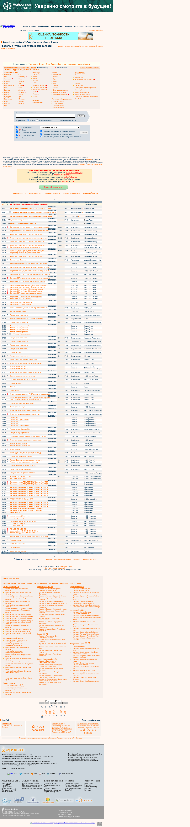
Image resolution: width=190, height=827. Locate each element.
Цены (33, 26)
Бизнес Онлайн (67, 773)
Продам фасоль (15, 352)
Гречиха (7, 90)
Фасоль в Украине (25, 583)
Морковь (21, 99)
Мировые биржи (7, 791)
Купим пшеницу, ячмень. (19, 220)
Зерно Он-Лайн (92, 781)
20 (54, 713)
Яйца (35, 92)
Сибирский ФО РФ (77, 610)
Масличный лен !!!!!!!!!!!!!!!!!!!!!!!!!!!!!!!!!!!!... (24, 521)
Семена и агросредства (52, 790)
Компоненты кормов (60, 94)
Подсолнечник (9, 85)
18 (46, 713)
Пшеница (7, 74)
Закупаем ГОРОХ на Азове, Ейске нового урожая (27, 281)
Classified (5, 720)
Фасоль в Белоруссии (42, 583)
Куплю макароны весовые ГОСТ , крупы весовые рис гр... (30, 394)
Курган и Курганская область (26, 69)
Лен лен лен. (14, 423)
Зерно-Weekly (43, 26)
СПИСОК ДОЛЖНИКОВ (71, 193)
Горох (6, 101)
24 (43, 715)
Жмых (55, 81)
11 (46, 712)
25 (46, 715)
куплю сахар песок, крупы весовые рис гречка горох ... (29, 308)
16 (65, 712)
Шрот (55, 79)
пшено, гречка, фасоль (18, 551)
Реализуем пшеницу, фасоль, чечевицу (24, 462)
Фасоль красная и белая (18, 443)
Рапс (20, 79)
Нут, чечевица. (15, 547)
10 (43, 712)
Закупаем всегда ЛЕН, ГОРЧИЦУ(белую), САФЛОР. (29, 482)
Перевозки (79, 85)
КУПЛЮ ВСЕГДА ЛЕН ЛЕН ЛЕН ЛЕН (22, 533)
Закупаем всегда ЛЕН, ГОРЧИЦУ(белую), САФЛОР (29, 484)
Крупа (35, 78)
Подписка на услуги (65, 812)
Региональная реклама (73, 788)
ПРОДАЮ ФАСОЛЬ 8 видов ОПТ (21, 499)
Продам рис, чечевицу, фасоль (21, 456)
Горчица (62, 64)
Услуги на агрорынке (51, 791)
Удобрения (79, 77)
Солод (35, 96)
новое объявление (26, 559)
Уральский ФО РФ (77, 587)
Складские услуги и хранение (85, 87)
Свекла (21, 81)
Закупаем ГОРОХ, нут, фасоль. (21, 298)
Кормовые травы (74, 64)
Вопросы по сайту (90, 786)
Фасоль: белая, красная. (19, 330)
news (69, 175)
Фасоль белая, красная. (19, 332)
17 (43, 713)
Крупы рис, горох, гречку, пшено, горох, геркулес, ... (28, 234)
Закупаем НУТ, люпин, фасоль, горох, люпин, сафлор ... (30, 278)
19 (50, 713)
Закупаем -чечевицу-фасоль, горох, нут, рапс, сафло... (29, 263)
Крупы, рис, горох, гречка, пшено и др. (23, 359)
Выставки (87, 788)
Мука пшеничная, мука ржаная (30, 738)
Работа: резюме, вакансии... (90, 67)
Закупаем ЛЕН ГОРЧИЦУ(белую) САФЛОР (26, 510)
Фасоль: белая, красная (19, 328)
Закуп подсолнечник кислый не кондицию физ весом (30, 208)
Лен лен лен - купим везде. (19, 425)
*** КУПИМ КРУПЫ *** (17, 544)
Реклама (21, 768)
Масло (35, 80)
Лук (19, 97)
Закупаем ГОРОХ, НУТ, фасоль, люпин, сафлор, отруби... (30, 274)
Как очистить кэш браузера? (55, 568)
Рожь (6, 76)
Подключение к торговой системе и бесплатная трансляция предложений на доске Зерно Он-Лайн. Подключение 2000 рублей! (62, 728)
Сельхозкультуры (50, 783)
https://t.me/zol (60, 175)
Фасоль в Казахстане (60, 583)
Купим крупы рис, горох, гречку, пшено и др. (25, 440)
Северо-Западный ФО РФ (13, 638)
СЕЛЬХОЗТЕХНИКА (52, 193)
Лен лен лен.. (14, 421)
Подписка (96, 26)
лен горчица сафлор (17, 518)
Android (64, 181)
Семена (78, 75)
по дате (32, 120)
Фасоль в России (9, 583)
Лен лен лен (14, 418)
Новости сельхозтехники (31, 786)
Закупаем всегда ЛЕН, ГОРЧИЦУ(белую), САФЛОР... (29, 489)
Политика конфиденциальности (69, 817)
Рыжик (20, 94)
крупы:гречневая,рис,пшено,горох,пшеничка (25, 399)
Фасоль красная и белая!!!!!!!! (20, 445)
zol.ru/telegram (70, 177)
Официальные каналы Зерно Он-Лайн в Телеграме (54, 170)
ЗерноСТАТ (6, 785)
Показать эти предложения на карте (58, 559)
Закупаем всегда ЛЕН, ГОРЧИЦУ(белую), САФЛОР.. (29, 495)
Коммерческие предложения (32, 788)
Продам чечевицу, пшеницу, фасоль (23, 465)
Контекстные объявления (74, 785)
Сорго (42, 64)
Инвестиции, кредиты (82, 94)
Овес (6, 83)
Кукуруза (7, 97)
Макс (15, 773)
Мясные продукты (39, 85)
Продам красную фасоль (19, 315)
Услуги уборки (80, 90)
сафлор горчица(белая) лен (19, 516)
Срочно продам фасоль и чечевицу (22, 376)
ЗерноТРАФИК (7, 786)
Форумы (68, 26)
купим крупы (14, 390)
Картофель (8, 99)
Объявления (78, 26)
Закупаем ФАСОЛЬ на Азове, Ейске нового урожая (28, 285)
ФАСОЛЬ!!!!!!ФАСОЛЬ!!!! (18, 478)
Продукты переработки (52, 785)
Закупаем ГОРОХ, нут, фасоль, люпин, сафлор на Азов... (30, 267)
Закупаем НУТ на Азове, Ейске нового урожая (26, 289)
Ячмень (7, 81)
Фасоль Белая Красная (18, 260)
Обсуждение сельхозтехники (32, 785)
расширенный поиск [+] (68, 120)
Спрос (24, 130)
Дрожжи (86, 64)
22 (61, 713)
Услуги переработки (82, 92)
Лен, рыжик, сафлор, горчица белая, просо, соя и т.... (28, 436)
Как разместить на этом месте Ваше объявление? (29, 204)
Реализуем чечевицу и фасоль (21, 469)
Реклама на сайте (96, 30)
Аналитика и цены (11, 781)
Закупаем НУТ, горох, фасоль (20, 304)
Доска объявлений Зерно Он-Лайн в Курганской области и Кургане (30, 42)
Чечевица (22, 76)
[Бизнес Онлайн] (33, 803)
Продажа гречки (15, 540)
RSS (35, 773)
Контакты (5, 768)
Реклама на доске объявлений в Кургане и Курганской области (80, 46)
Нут (5, 105)
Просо (6, 94)
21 (58, 713)
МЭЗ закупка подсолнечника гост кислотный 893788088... (35, 212)
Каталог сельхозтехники (30, 783)
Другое (24, 138)
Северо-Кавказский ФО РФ (47, 659)
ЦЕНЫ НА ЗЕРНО (19, 193)
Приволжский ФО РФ (45, 587)
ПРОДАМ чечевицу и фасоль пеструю (23, 379)
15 (61, 712)
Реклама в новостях (72, 786)
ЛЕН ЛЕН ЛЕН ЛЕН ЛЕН (18, 523)
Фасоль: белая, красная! (19, 326)
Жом (54, 83)
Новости (26, 26)
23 (65, 713)
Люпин (54, 64)
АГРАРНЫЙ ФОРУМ (90, 193)
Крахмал (36, 94)
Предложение (27, 127)
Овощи (21, 101)
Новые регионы (9, 683)
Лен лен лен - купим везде (19, 419)
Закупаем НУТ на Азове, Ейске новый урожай (26, 291)
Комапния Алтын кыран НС (19, 367)
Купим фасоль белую (17, 407)
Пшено (6, 92)
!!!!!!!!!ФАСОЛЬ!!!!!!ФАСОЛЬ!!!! (20, 476)
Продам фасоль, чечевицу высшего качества (26, 460)
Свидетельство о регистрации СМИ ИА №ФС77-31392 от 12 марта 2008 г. (28, 756)
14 (58, 712)
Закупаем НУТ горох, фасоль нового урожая (26, 293)
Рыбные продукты (39, 87)
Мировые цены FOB (9, 790)
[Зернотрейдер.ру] (64, 803)
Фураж (55, 76)
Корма (46, 786)
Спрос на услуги (28, 135)
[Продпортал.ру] (84, 803)
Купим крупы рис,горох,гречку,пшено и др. (25, 410)
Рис (5, 88)
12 (50, 712)
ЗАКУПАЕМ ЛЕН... (16, 512)
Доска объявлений (53, 781)
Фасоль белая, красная (22, 334)
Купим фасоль (15, 449)
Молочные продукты (40, 89)
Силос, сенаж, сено (60, 90)
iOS (72, 181)
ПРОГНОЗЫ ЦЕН (35, 193)
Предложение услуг (29, 132)
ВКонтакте (53, 773)
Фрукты (21, 103)
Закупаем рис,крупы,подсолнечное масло (25, 247)
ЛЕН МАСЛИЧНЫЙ (16, 525)
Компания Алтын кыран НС (19, 369)
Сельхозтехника (57, 26)
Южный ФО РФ (42, 634)
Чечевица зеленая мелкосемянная (23, 223)
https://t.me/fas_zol (74, 172)
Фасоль (8, 69)
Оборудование (58, 103)
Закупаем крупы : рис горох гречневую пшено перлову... (30, 227)
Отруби (55, 85)
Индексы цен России (9, 788)
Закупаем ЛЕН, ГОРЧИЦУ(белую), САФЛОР (26, 508)
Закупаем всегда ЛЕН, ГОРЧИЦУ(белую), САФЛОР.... (30, 487)
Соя (19, 74)
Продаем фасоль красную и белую (22, 473)
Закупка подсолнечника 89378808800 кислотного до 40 (31, 216)
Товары (88, 26)
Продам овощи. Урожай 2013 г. (21, 429)
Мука (35, 76)
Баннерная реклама (72, 783)
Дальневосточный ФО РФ (80, 643)
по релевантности (45, 120)
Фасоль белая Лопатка (18, 311)
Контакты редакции (64, 810)
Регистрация (88, 783)
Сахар (35, 83)
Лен (19, 83)
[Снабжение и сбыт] (6, 804)
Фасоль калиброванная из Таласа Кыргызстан (26, 318)
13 (54, 712)
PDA (43, 773)
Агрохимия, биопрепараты (84, 79)
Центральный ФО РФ (11, 587)
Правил (89, 159)
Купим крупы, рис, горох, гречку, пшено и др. (26, 363)
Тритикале (33, 64)
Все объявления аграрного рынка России (20, 67)
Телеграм (25, 773)
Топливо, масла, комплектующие (58, 106)
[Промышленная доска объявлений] (19, 803)
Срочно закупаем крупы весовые (22, 403)
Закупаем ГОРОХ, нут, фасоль (21, 302)
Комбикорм (57, 74)
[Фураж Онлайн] (48, 803)
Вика (48, 64)
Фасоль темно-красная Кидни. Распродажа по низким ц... (30, 536)
